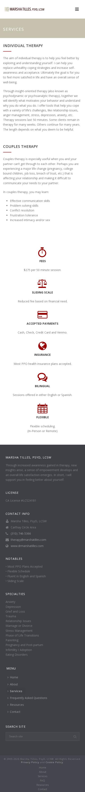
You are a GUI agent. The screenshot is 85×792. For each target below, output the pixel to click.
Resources (17, 705)
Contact (15, 712)
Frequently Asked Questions (28, 698)
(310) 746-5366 (21, 533)
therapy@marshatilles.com (28, 540)
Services (16, 691)
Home (14, 677)
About (14, 684)
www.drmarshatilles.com (27, 546)
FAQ (42, 780)
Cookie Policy (54, 762)
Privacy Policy (30, 762)
